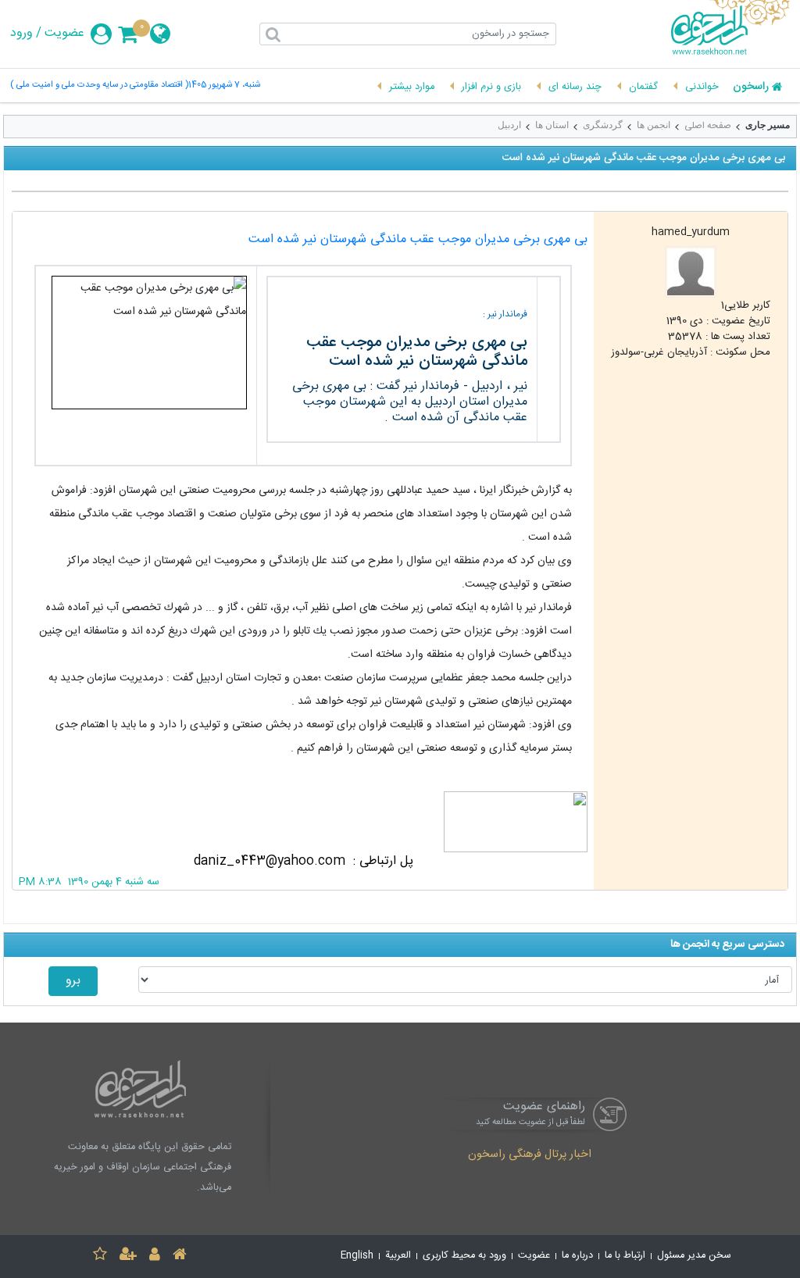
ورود (21, 33)
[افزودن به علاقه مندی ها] (100, 1256)
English (357, 1256)
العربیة (398, 1256)
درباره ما (577, 1256)
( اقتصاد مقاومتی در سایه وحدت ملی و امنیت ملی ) (99, 85)
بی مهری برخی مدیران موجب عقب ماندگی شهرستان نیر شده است (418, 239)
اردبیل (509, 125)
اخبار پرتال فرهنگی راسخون (529, 1155)
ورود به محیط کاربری (464, 1256)
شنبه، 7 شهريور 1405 (224, 85)
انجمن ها (653, 125)
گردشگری (603, 125)
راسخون (751, 87)
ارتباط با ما (625, 1256)
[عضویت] (128, 1256)
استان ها (552, 125)
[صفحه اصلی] (179, 1256)
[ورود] (154, 1256)
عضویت (64, 33)
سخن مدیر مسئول (694, 1256)
